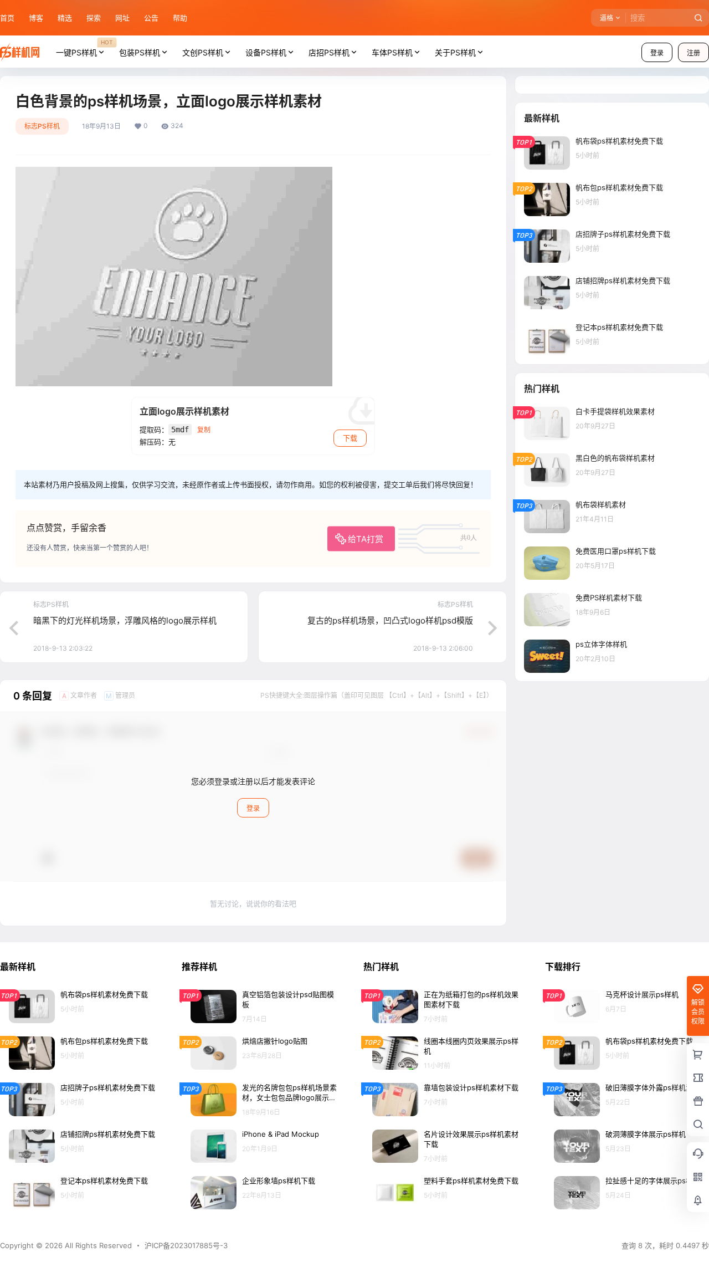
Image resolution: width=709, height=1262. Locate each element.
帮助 (180, 17)
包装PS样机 (139, 52)
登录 (657, 53)
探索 (93, 17)
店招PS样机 (329, 52)
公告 (151, 17)
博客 (36, 17)
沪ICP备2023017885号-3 (186, 1245)
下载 (350, 437)
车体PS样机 (392, 52)
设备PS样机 (265, 52)
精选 (65, 17)
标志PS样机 (42, 126)
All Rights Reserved (97, 1245)
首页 (7, 17)
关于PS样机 (455, 52)
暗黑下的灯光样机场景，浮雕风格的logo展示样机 (125, 620)
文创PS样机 (202, 52)
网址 (122, 17)
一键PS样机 (84, 47)
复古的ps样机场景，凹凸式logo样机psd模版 (390, 620)
